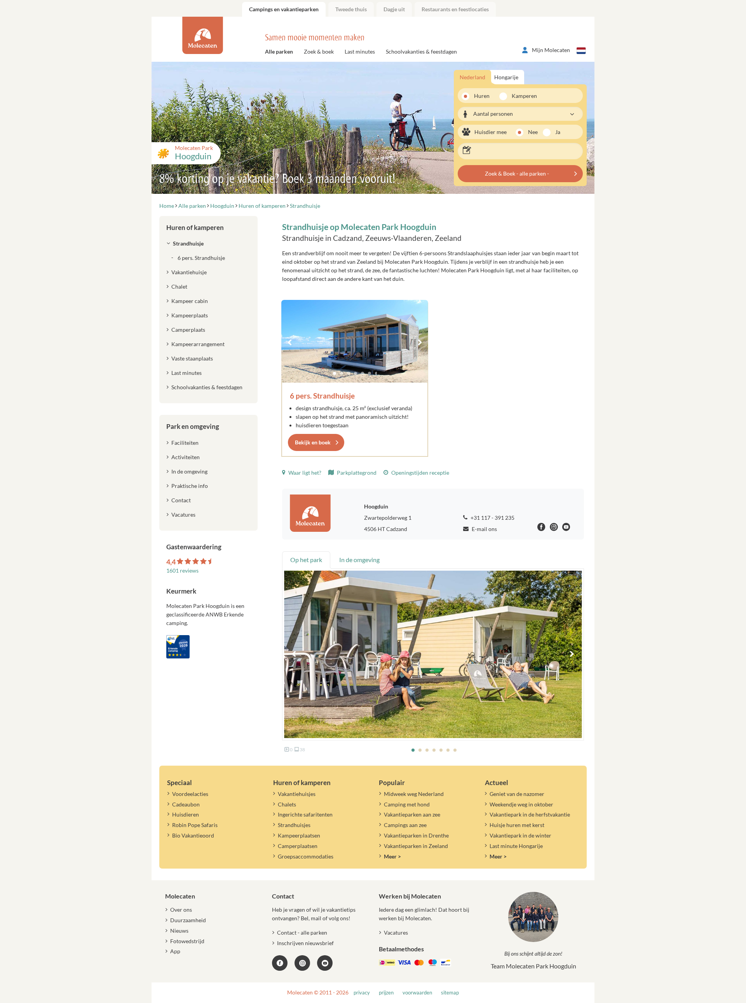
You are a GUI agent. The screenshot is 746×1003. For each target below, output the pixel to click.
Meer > (392, 856)
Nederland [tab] (472, 77)
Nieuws (179, 930)
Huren (482, 95)
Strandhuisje (188, 243)
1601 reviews (182, 570)
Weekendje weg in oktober (521, 804)
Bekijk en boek (313, 442)
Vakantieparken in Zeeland (416, 846)
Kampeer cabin (189, 301)
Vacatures (183, 514)
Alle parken (279, 51)
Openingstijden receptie (419, 472)
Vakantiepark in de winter (520, 835)
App (175, 951)
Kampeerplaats (189, 315)
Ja (557, 132)
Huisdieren (185, 814)
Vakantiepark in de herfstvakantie (530, 814)
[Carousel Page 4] (355, 373)
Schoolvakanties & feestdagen (421, 51)
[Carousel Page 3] (348, 373)
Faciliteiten (185, 442)
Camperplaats (188, 329)
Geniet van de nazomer (517, 794)
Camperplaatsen (297, 846)
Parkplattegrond (356, 472)
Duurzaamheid (188, 920)
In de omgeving (189, 471)
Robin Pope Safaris (195, 825)
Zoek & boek (319, 51)
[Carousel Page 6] (369, 373)
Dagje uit (394, 9)
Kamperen (522, 95)
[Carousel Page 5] (362, 373)
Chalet (179, 286)
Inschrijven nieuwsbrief (305, 943)
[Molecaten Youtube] (566, 528)
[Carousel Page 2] (341, 373)
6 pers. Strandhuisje (322, 395)
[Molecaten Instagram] (554, 528)
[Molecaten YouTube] (325, 963)
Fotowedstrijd (187, 941)
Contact (181, 500)
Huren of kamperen (195, 227)
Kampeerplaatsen (299, 835)
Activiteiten (185, 457)
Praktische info (189, 485)
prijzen (386, 993)
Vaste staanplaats (192, 358)
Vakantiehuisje (189, 272)
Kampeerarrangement (198, 344)
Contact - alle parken (302, 932)
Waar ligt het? (304, 472)
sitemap (450, 993)
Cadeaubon (186, 804)
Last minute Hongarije (516, 846)
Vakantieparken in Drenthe (416, 835)
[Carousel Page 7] (376, 373)
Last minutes (360, 51)
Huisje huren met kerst (517, 825)
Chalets (287, 804)
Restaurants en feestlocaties (455, 9)
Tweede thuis (351, 9)
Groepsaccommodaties (305, 856)
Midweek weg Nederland (414, 794)
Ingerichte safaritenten (305, 814)
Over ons (181, 909)
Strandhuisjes (294, 825)
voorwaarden (417, 993)
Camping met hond (407, 804)
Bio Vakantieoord (193, 835)
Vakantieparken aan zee (412, 814)
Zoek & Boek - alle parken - (517, 173)
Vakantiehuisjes (296, 794)
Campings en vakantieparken (284, 9)
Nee (533, 132)
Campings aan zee (405, 825)
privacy (362, 993)
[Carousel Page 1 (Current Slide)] (334, 373)
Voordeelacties (190, 794)
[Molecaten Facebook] (541, 528)
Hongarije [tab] (506, 77)
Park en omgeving (192, 426)
